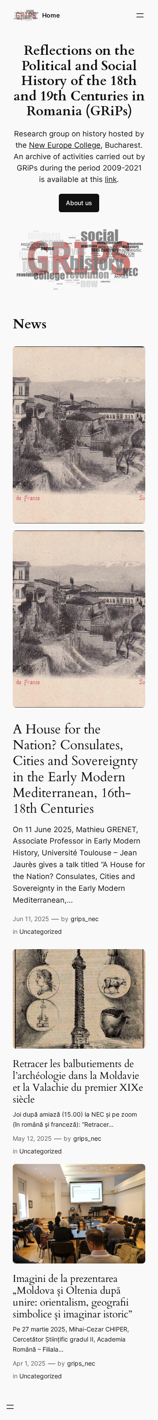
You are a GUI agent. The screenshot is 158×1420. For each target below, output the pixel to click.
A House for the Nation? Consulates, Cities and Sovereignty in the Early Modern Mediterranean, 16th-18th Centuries (75, 769)
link (111, 179)
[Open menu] (140, 15)
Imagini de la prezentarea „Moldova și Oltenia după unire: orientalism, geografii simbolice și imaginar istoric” (72, 1296)
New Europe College (65, 145)
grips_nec (85, 918)
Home (51, 15)
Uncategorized (40, 931)
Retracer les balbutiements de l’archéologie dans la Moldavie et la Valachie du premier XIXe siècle (78, 1082)
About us (79, 202)
